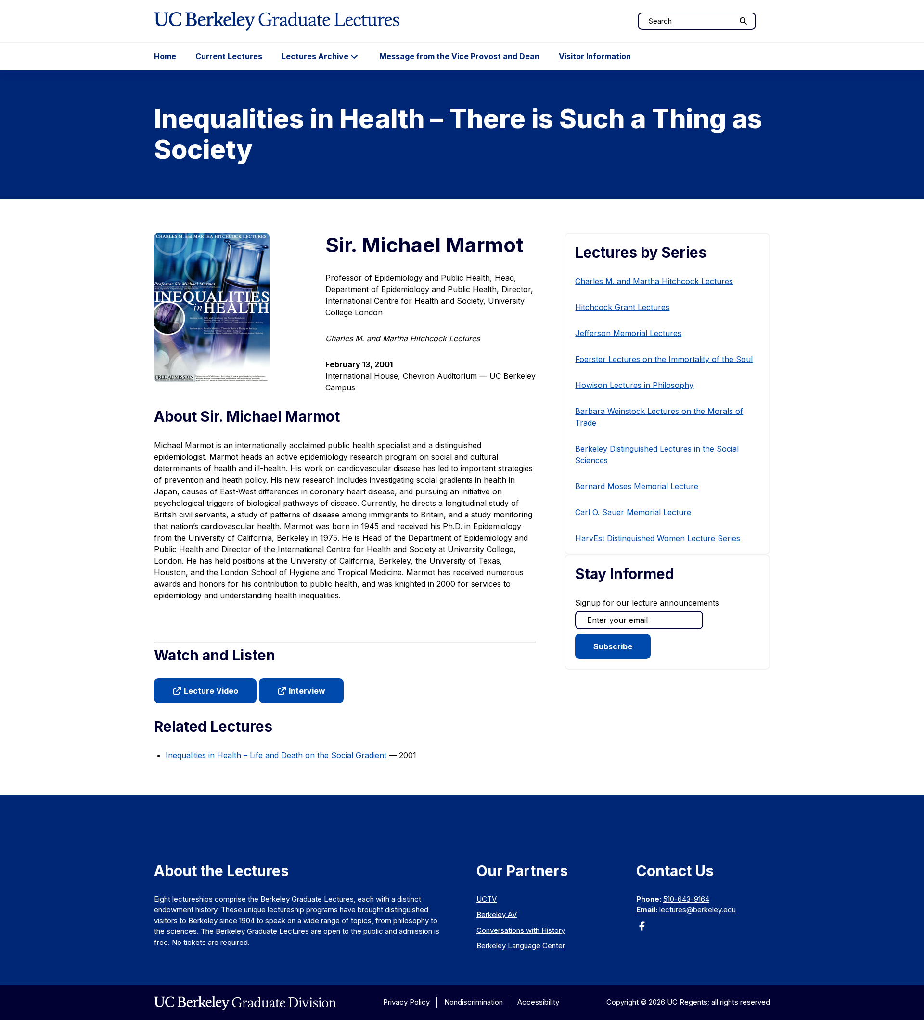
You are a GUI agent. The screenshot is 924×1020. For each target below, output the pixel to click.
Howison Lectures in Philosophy (634, 385)
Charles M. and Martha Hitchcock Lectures (654, 281)
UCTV (486, 899)
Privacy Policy (406, 1002)
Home (165, 56)
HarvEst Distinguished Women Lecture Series (657, 538)
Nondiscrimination (473, 1002)
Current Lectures (228, 56)
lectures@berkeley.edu (697, 909)
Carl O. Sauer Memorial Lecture (633, 512)
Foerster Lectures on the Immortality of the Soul (664, 359)
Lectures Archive (315, 56)
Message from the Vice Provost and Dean (459, 56)
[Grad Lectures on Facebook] (642, 929)
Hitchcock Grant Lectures (622, 307)
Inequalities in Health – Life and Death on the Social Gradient (276, 755)
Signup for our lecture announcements (647, 602)
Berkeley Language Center (520, 945)
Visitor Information (595, 56)
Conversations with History (520, 930)
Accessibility (538, 1002)
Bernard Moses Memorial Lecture (636, 486)
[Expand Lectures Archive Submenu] (354, 56)
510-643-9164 (686, 899)
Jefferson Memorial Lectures (628, 333)
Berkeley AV (496, 914)
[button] (205, 690)
